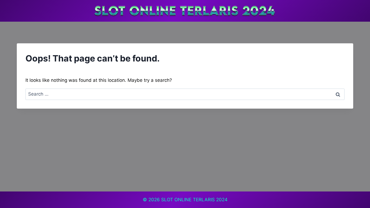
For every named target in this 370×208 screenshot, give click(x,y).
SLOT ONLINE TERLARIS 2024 (194, 199)
